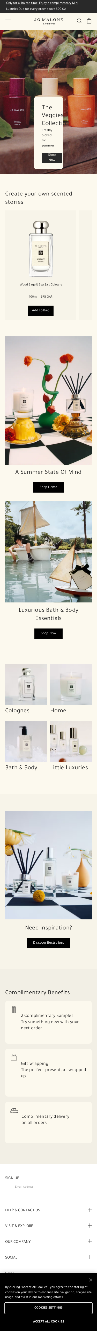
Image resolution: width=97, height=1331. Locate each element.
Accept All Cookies (48, 1322)
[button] (8, 21)
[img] (89, 21)
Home (58, 711)
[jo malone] (48, 21)
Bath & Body (21, 768)
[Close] (90, 1280)
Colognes (17, 711)
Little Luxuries (69, 768)
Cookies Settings (48, 1308)
